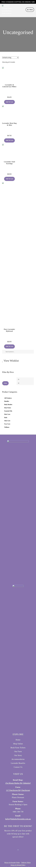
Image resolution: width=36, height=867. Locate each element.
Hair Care (7, 414)
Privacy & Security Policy (12, 862)
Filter (5, 383)
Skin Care (7, 420)
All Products (8, 398)
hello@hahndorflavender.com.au (18, 819)
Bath (5, 417)
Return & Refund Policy (18, 865)
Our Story (18, 755)
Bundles (6, 401)
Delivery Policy (26, 862)
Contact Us (18, 767)
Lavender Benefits (18, 763)
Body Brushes (8, 404)
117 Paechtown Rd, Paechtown (18, 790)
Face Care (7, 424)
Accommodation (18, 759)
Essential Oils (8, 411)
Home (18, 740)
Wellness (6, 427)
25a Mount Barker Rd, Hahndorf (18, 783)
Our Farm (18, 751)
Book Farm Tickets (18, 748)
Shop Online (18, 744)
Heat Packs (7, 408)
